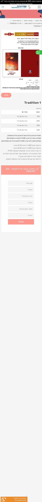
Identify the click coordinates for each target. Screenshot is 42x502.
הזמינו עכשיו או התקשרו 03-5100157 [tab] (21, 170)
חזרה (6, 95)
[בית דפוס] (21, 7)
